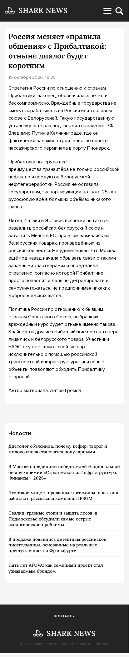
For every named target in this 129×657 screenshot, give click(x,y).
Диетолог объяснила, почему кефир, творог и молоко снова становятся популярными (57, 449)
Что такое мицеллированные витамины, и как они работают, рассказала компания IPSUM (63, 495)
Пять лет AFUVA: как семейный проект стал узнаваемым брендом (55, 568)
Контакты (64, 616)
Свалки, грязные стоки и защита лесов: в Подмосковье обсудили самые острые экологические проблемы (52, 518)
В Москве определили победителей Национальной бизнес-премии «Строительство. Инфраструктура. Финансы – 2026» (64, 472)
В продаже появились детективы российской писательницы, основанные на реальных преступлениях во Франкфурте (57, 544)
